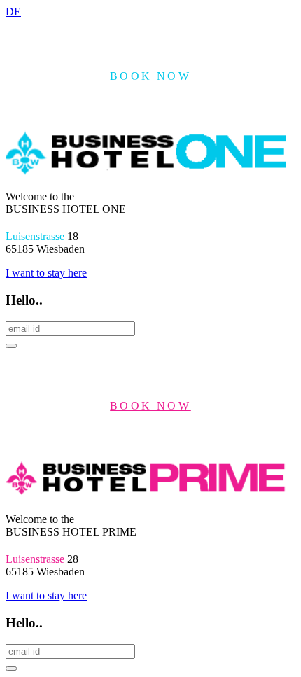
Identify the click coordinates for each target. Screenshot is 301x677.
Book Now (150, 76)
